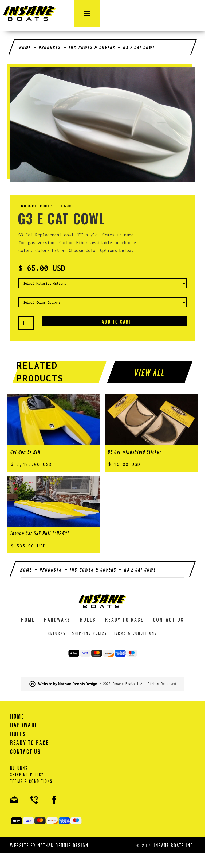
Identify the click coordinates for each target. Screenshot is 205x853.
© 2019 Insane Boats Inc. (165, 845)
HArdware (24, 724)
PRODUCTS (50, 47)
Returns (57, 633)
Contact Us (168, 619)
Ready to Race (124, 619)
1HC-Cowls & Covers (92, 47)
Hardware (57, 619)
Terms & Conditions (135, 633)
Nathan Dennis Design (63, 845)
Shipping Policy (89, 633)
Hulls (88, 619)
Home (25, 47)
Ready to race (29, 742)
